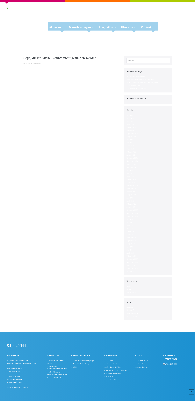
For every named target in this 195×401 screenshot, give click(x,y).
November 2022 (132, 213)
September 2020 (132, 268)
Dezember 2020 (132, 259)
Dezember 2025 (132, 130)
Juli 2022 (130, 219)
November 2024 (132, 161)
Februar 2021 (131, 256)
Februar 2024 (131, 179)
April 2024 (130, 176)
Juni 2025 (130, 140)
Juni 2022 (130, 222)
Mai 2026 (130, 121)
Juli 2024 (130, 170)
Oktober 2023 (131, 192)
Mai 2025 (130, 143)
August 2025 (131, 137)
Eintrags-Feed (131, 310)
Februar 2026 (131, 127)
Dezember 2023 (132, 186)
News (129, 289)
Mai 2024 (130, 173)
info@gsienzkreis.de (14, 379)
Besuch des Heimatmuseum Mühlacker (140, 79)
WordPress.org (132, 316)
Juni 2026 (130, 118)
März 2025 (130, 149)
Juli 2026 (130, 115)
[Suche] (167, 61)
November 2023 (132, 189)
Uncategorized (132, 292)
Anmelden (130, 307)
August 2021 (131, 244)
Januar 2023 (131, 207)
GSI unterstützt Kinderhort (136, 89)
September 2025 (132, 133)
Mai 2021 (130, 250)
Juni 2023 (130, 198)
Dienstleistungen (80, 27)
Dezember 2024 (132, 158)
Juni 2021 (130, 247)
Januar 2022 (131, 235)
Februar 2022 (131, 231)
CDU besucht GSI (133, 86)
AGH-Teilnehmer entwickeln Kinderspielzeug (143, 82)
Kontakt (146, 27)
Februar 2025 (131, 152)
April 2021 (130, 253)
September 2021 (132, 241)
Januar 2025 (131, 155)
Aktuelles (55, 27)
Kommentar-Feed (133, 313)
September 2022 (132, 216)
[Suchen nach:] (148, 61)
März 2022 (130, 228)
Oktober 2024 (131, 164)
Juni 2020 (130, 271)
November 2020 (132, 262)
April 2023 (130, 201)
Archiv (129, 286)
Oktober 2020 (131, 265)
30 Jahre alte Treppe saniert (136, 76)
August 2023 (131, 195)
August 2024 (131, 167)
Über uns (127, 27)
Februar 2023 (131, 204)
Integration (106, 27)
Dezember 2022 (132, 210)
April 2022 (130, 225)
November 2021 (132, 238)
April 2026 (130, 124)
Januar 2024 (131, 182)
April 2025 (130, 146)
